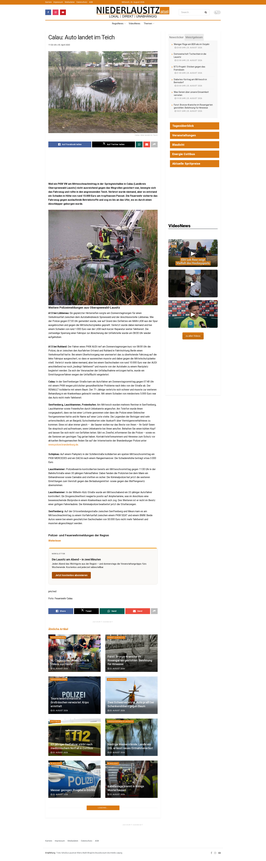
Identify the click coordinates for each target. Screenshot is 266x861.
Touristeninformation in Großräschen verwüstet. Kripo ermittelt (70, 702)
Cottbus (55, 722)
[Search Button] (206, 12)
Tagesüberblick (183, 126)
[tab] (176, 37)
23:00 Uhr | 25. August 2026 (189, 48)
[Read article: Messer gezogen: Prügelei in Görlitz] (74, 779)
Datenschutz (82, 2)
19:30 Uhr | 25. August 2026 (189, 98)
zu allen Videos (193, 336)
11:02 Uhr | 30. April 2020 (59, 45)
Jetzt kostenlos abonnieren (71, 575)
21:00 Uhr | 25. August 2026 (189, 73)
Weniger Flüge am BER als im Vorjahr (192, 44)
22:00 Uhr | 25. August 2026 (189, 60)
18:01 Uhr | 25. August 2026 (189, 111)
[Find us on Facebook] (48, 12)
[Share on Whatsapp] (139, 144)
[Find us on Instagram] (55, 12)
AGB (91, 2)
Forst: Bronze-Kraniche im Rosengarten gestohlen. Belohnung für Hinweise (130, 660)
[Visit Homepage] (133, 12)
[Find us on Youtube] (63, 12)
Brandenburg (58, 637)
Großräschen (58, 679)
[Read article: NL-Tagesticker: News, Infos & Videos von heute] (74, 653)
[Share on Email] (146, 144)
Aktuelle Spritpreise (186, 163)
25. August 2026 (60, 669)
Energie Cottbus (183, 154)
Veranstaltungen (184, 135)
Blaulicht (56, 763)
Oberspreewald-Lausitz (120, 722)
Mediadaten (70, 2)
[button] (193, 253)
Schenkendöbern (117, 679)
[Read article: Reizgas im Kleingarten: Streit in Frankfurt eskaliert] (74, 821)
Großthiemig (115, 805)
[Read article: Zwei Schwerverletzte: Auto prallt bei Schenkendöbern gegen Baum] (131, 695)
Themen (148, 23)
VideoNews (134, 23)
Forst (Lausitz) (116, 637)
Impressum (58, 2)
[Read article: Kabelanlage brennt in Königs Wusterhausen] (131, 779)
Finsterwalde (115, 847)
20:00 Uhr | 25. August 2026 (189, 86)
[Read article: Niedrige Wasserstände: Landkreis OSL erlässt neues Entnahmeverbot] (131, 737)
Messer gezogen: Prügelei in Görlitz (73, 790)
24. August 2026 (60, 836)
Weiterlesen (54, 540)
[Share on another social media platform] (154, 144)
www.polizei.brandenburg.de (63, 444)
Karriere (48, 2)
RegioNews (117, 23)
